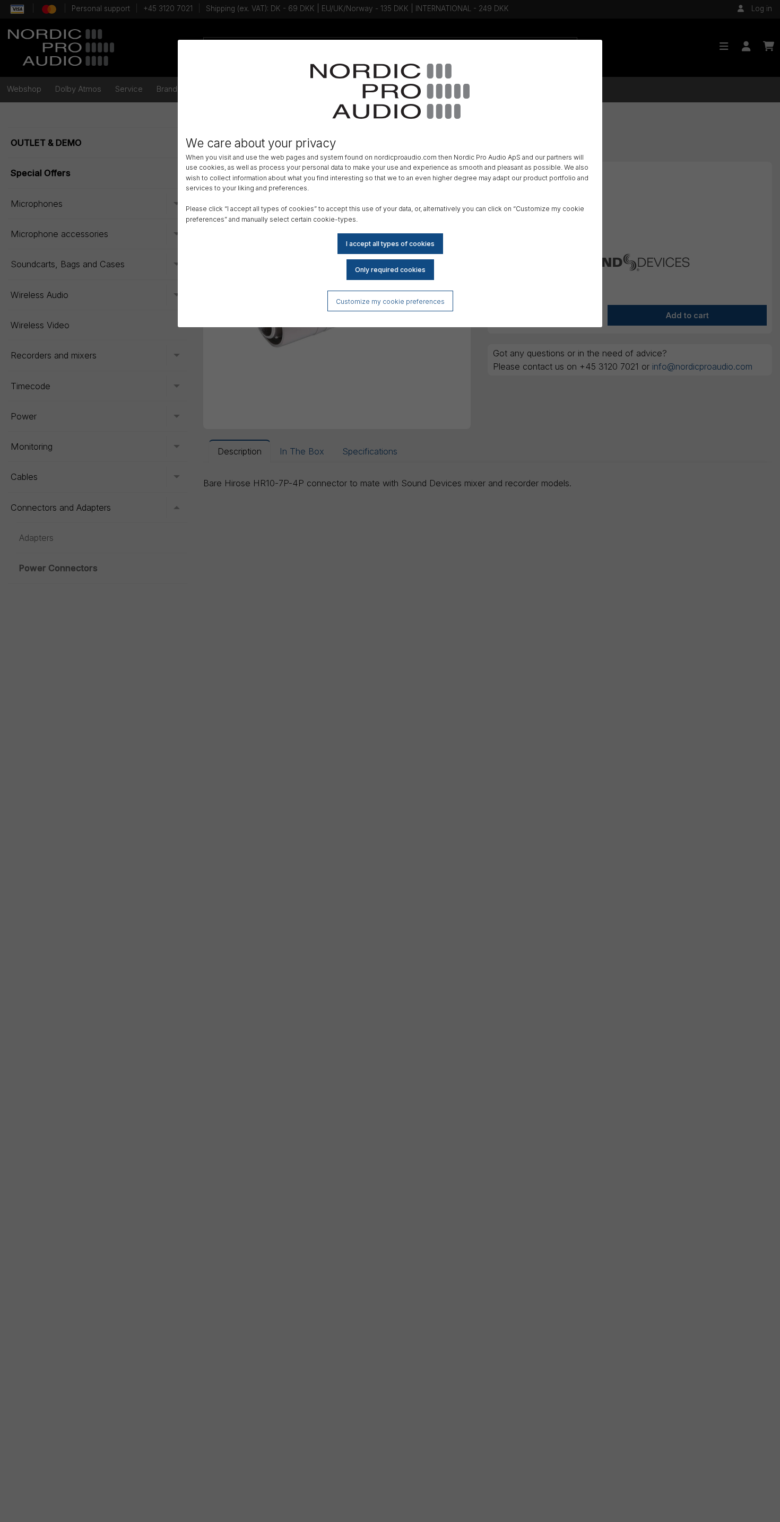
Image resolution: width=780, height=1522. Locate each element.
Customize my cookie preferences (390, 301)
